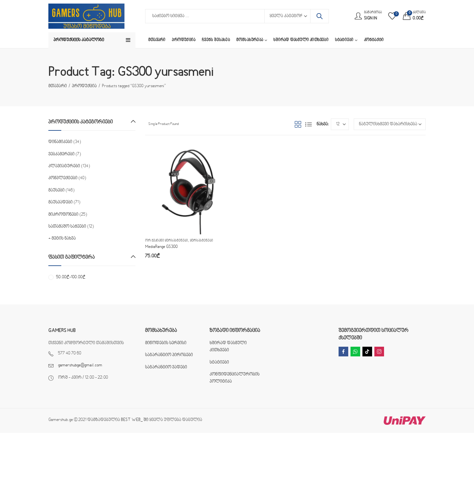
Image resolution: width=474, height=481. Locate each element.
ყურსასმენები (201, 240)
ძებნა (319, 16)
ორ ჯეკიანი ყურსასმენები (166, 240)
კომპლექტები (62, 178)
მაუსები (56, 190)
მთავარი (57, 86)
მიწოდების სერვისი (165, 343)
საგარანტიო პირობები (169, 355)
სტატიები (219, 362)
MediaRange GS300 (161, 247)
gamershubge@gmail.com (80, 365)
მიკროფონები (63, 214)
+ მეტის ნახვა (62, 238)
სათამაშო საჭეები (67, 226)
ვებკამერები (61, 154)
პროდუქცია (84, 86)
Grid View (298, 124)
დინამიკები (60, 142)
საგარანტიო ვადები (166, 367)
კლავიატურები (64, 166)
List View (308, 124)
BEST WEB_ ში (134, 420)
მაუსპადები (60, 202)
